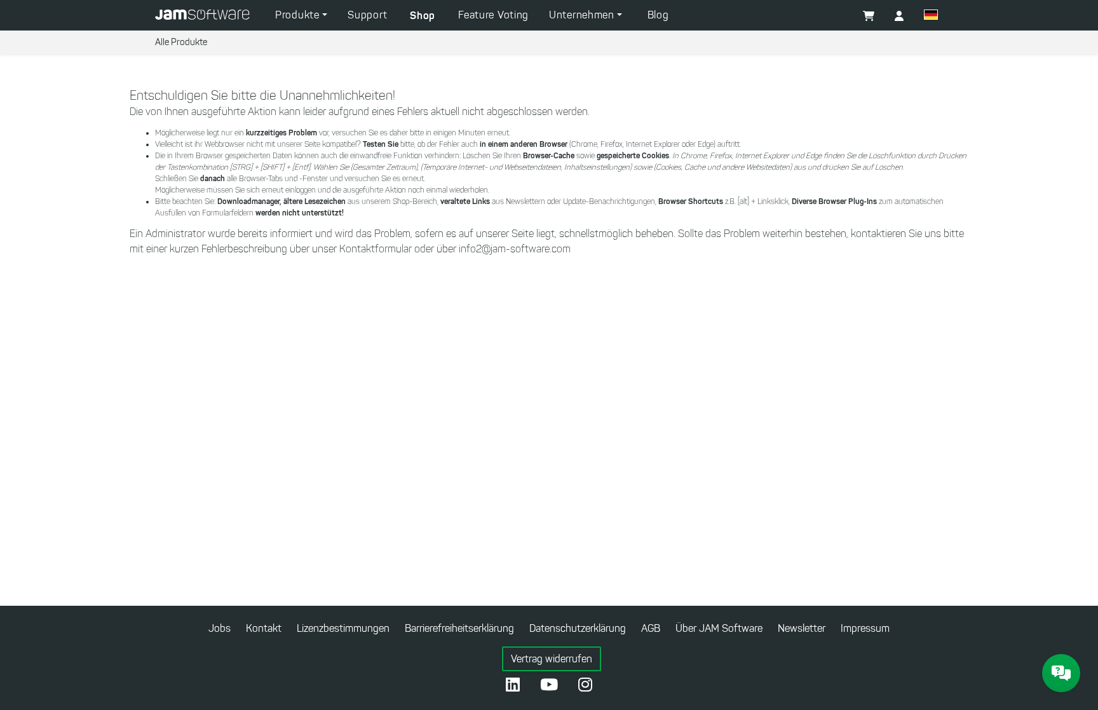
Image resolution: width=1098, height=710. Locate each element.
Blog (658, 15)
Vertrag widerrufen (551, 659)
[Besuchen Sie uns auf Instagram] (585, 686)
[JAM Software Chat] (1061, 673)
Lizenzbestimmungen (343, 628)
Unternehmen (583, 15)
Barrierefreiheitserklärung (459, 628)
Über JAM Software (718, 628)
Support (367, 15)
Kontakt (263, 628)
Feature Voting (493, 15)
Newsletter (801, 628)
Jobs (219, 628)
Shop (422, 15)
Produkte (298, 15)
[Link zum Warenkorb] (868, 16)
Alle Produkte (181, 42)
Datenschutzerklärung (577, 628)
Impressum (865, 628)
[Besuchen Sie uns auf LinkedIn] (513, 686)
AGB (650, 628)
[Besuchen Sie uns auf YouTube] (549, 686)
